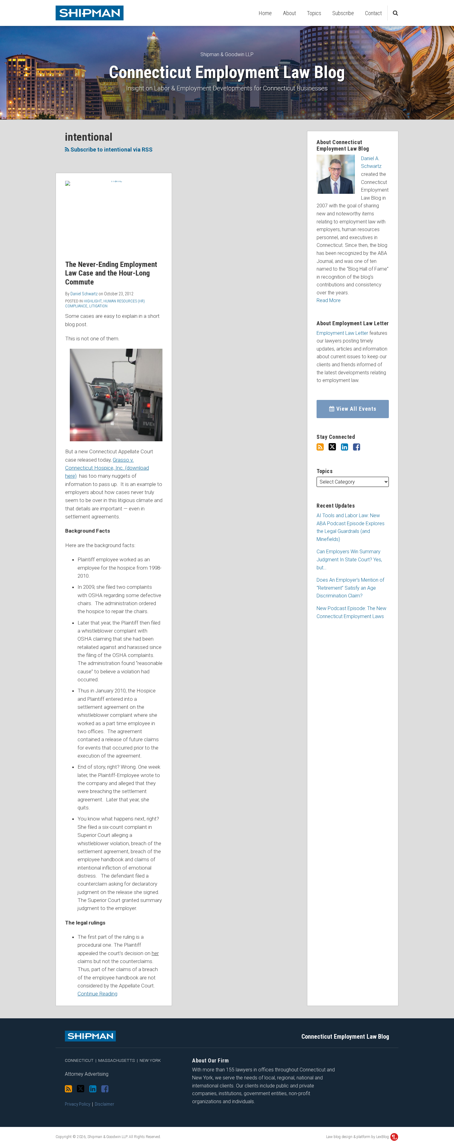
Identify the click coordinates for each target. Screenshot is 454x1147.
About (289, 13)
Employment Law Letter (342, 333)
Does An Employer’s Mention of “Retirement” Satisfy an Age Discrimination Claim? (350, 588)
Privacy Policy (77, 1104)
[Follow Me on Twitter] (332, 447)
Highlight (93, 301)
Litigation (98, 306)
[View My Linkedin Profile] (344, 447)
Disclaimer (104, 1104)
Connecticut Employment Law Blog (227, 72)
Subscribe (343, 13)
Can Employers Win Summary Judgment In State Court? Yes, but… (349, 559)
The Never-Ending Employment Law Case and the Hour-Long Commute (111, 273)
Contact (373, 13)
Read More (329, 300)
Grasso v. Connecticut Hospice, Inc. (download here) (107, 468)
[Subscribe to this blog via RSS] (320, 447)
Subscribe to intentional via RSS (111, 149)
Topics (314, 13)
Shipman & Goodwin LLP (227, 54)
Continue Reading (97, 994)
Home (265, 13)
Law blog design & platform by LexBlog (358, 1137)
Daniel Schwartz (84, 293)
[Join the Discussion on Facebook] (356, 447)
